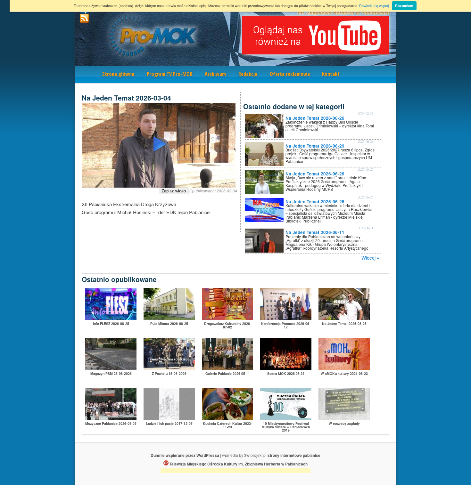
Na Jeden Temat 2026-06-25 (314, 201)
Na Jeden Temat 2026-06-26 (314, 174)
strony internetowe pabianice (294, 455)
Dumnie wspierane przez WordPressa (185, 455)
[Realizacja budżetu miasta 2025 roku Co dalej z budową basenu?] (285, 318)
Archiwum (215, 73)
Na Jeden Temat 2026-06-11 (314, 232)
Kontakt (331, 73)
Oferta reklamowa (290, 73)
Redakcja (247, 73)
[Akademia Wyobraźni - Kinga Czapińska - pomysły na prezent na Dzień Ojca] (344, 368)
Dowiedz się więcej (374, 5)
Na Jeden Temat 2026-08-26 (314, 118)
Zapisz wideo (173, 191)
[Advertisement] (235, 471)
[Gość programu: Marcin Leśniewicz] (169, 418)
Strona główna (118, 73)
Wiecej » (370, 257)
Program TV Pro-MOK (169, 73)
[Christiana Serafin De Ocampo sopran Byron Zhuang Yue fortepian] (285, 418)
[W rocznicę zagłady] (344, 418)
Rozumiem (404, 5)
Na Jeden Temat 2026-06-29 (314, 146)
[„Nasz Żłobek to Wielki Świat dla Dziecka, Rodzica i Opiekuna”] (169, 318)
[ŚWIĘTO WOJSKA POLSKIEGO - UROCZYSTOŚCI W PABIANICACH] (169, 368)
